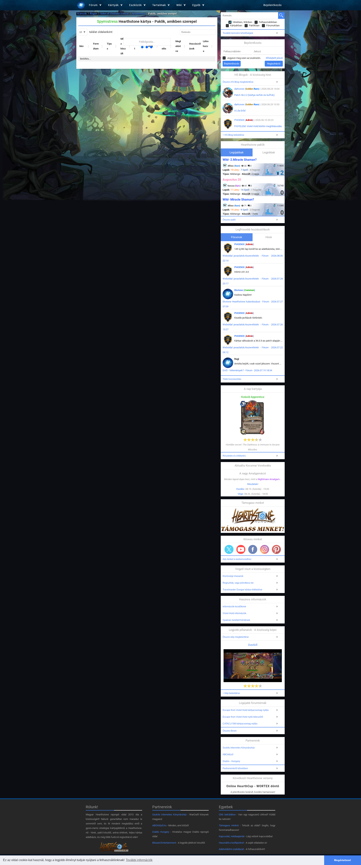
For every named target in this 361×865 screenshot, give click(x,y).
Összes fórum (230, 730)
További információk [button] (139, 860)
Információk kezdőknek (234, 606)
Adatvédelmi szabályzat (231, 849)
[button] (88, 46)
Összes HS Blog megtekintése (238, 82)
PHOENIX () (244, 120)
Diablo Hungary (160, 831)
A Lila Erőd (239, 110)
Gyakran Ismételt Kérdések (236, 620)
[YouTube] (240, 549)
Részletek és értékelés (234, 455)
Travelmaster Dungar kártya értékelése (242, 589)
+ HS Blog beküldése (233, 135)
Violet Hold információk (234, 613)
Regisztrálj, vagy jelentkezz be (238, 583)
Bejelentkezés (272, 5)
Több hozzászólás (232, 379)
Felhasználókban (268, 22)
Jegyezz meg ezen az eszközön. (244, 58)
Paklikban (254, 25)
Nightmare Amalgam (269, 479)
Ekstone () (244, 290)
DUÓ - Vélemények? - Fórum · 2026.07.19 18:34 (247, 370)
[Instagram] (264, 549)
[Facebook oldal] (252, 549)
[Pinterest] (276, 549)
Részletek (252, 484)
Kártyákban (236, 25)
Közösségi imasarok (233, 576)
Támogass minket (229, 825)
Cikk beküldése (227, 814)
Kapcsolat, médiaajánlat (231, 836)
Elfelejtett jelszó (274, 58)
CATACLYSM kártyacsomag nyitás (240, 723)
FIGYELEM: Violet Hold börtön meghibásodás (258, 126)
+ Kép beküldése (231, 693)
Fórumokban (273, 25)
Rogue (93, 13)
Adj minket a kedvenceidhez (237, 559)
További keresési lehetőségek (238, 33)
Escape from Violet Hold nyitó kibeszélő (243, 717)
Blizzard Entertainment (164, 842)
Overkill (252, 645)
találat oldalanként (100, 32)
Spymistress (138, 13)
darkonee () (247, 88)
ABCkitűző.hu (159, 825)
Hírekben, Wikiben (242, 22)
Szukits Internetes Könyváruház (239, 747)
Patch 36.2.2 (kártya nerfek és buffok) (254, 95)
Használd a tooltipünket (231, 842)
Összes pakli (229, 219)
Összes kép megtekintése (236, 637)
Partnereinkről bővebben (235, 768)
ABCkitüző (228, 754)
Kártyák (82, 13)
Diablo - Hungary (231, 761)
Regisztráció (273, 63)
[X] (229, 549)
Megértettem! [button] (342, 860)
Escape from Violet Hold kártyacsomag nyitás (246, 710)
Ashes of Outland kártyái (114, 13)
